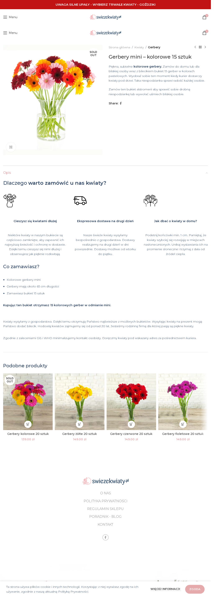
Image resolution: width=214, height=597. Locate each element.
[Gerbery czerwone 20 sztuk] (131, 401)
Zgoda (194, 589)
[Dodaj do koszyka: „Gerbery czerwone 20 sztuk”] (131, 424)
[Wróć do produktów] (200, 47)
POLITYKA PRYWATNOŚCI (105, 501)
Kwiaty (139, 47)
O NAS (105, 493)
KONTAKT (105, 525)
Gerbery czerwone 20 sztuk (131, 434)
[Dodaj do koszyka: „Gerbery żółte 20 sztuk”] (79, 424)
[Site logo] (105, 17)
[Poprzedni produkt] (195, 47)
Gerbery (154, 47)
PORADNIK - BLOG (105, 517)
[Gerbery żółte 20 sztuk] (79, 401)
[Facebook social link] (120, 103)
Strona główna (119, 47)
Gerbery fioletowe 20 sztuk (183, 434)
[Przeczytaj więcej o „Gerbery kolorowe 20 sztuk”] (28, 424)
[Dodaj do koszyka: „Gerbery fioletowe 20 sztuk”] (183, 424)
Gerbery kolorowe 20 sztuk (28, 434)
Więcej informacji (165, 589)
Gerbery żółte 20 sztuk (79, 434)
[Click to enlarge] (11, 147)
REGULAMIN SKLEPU (105, 509)
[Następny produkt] (205, 47)
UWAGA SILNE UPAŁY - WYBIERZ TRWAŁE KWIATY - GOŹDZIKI (105, 4)
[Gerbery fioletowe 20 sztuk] (183, 401)
